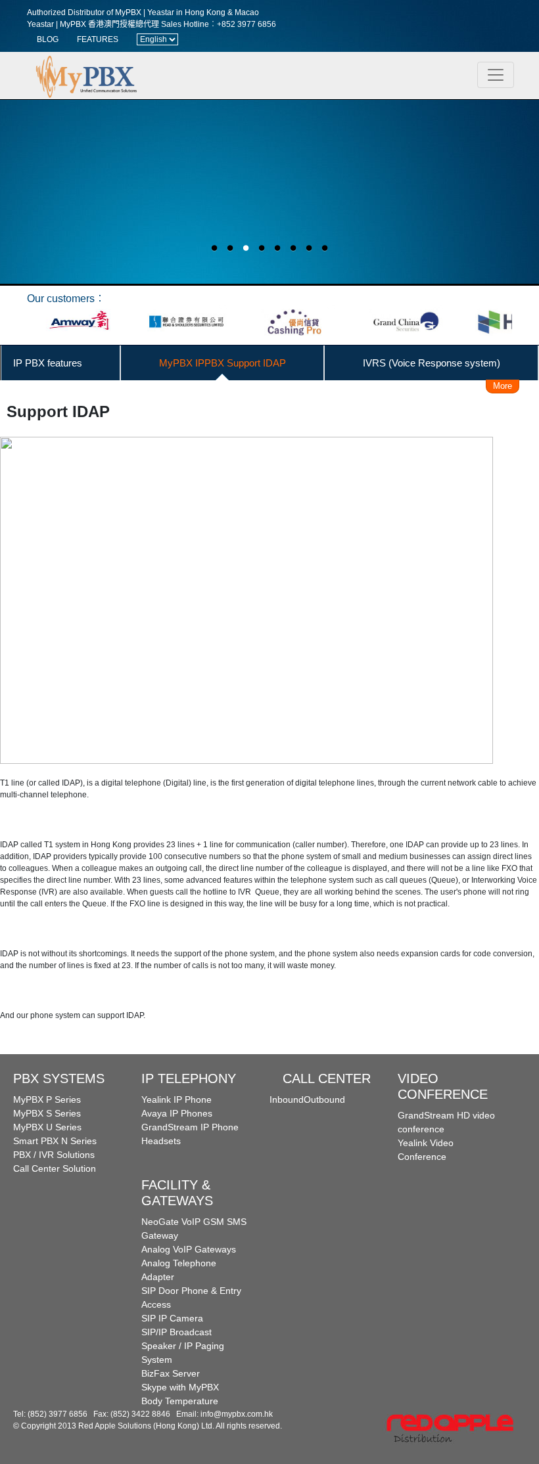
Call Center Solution (54, 1168)
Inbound (287, 1099)
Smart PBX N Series (55, 1141)
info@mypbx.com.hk (236, 1414)
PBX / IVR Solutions (54, 1154)
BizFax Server (170, 1373)
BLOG (48, 39)
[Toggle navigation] (495, 75)
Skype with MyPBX (180, 1387)
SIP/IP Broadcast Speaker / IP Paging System (182, 1346)
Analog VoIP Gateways (188, 1249)
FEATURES (97, 39)
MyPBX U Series (47, 1127)
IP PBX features (47, 362)
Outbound (324, 1099)
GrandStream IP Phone (190, 1127)
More (502, 386)
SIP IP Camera (172, 1318)
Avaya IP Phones (176, 1113)
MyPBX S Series (47, 1113)
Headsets (161, 1141)
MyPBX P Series (47, 1099)
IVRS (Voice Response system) (431, 362)
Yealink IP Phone (176, 1099)
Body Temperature (179, 1401)
